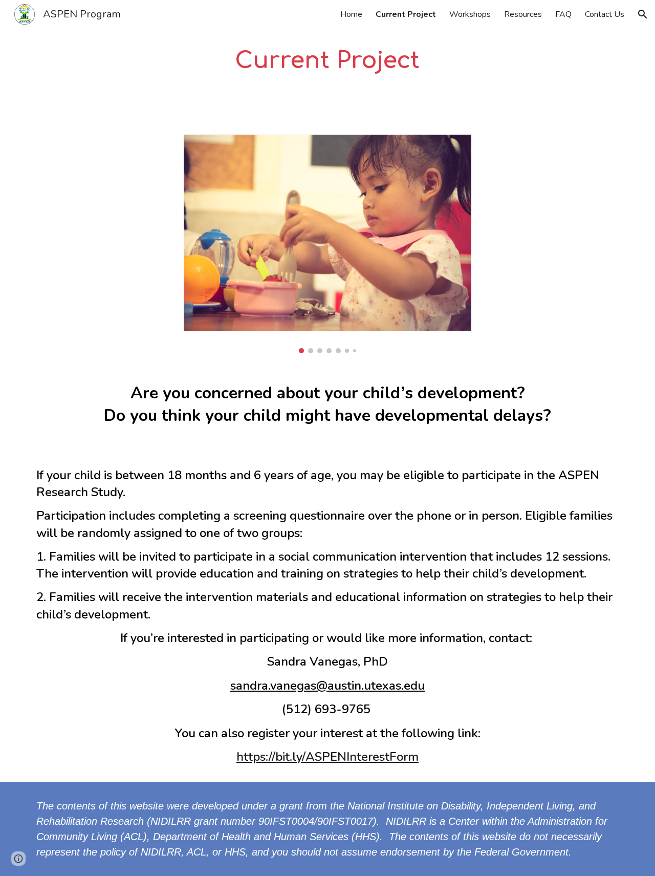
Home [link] (351, 14)
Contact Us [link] (604, 14)
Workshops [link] (470, 14)
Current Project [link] (406, 14)
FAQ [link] (563, 14)
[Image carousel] (327, 244)
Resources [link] (523, 14)
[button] (642, 14)
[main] (327, 61)
